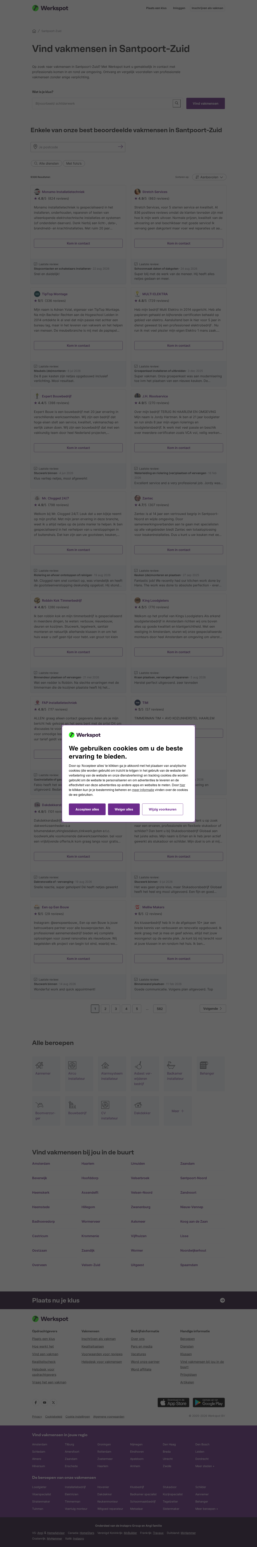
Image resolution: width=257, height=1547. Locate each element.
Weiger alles (124, 809)
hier (182, 785)
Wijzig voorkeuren (162, 809)
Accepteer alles (87, 809)
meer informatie (143, 789)
